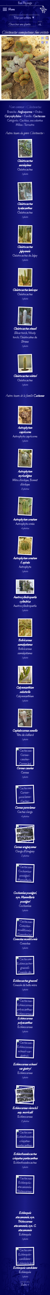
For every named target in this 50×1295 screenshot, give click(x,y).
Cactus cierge (25, 809)
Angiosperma (25, 112)
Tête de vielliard (25, 732)
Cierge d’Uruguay (25, 849)
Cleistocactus (25, 165)
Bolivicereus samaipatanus (25, 646)
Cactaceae (39, 116)
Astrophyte (25, 562)
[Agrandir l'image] (25, 37)
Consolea (25, 941)
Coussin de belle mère (25, 983)
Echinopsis (25, 1224)
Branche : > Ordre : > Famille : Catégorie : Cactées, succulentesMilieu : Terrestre (25, 654)
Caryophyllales (13, 116)
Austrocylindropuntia (25, 601)
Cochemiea (25, 899)
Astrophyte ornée (25, 521)
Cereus (25, 770)
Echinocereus (25, 1022)
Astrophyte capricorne (25, 431)
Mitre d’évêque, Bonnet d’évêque (25, 477)
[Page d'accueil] (43, 10)
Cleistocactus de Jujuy (25, 251)
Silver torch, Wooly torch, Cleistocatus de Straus (25, 335)
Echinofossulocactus (25, 1158)
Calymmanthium (25, 691)
